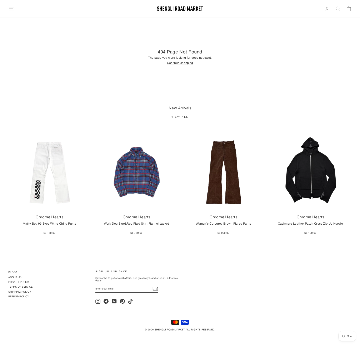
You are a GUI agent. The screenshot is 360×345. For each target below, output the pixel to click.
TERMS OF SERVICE (20, 286)
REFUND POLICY (18, 296)
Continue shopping (180, 62)
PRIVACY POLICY (19, 281)
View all (180, 116)
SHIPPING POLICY (19, 291)
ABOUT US (15, 277)
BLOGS (12, 272)
